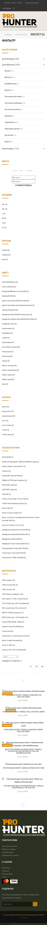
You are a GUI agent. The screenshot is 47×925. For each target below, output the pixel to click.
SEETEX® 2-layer (9, 485)
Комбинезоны (11, 84)
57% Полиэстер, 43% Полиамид (15, 603)
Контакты (6, 868)
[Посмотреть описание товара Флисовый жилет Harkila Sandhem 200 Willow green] (23, 691)
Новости (5, 871)
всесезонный (8, 416)
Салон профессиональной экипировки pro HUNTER (24, 915)
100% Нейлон (8, 580)
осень (5, 430)
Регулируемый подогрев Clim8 (15, 548)
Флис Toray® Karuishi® (12, 640)
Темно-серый (8, 375)
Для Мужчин (21, 35)
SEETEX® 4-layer (9, 490)
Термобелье (10, 122)
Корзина (8, 8)
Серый (6, 361)
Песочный (7, 356)
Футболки (9, 135)
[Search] (44, 16)
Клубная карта (7, 852)
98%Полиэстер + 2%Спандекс (15, 617)
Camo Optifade (9, 287)
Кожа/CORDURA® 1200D (13, 622)
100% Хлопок (8, 589)
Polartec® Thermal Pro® (12, 476)
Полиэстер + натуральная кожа (16, 636)
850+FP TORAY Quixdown (12, 613)
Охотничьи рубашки (13, 103)
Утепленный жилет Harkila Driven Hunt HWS (23, 768)
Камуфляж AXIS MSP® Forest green (17, 314)
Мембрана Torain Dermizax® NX (15, 544)
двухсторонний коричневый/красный (18, 305)
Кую (5, 259)
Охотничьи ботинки (13, 97)
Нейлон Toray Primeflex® (13, 627)
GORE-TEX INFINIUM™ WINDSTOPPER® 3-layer (20, 462)
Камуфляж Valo (9, 324)
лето (5, 421)
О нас (4, 877)
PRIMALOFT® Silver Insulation (14, 480)
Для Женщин (10, 59)
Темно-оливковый (10, 370)
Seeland (6, 255)
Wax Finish (7, 508)
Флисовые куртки (12, 129)
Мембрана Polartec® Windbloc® (16, 534)
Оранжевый (8, 342)
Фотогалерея (7, 874)
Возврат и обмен (9, 849)
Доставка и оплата (9, 846)
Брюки (7, 71)
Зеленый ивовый (10, 310)
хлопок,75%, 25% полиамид (14, 650)
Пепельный (7, 352)
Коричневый (8, 328)
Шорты (7, 142)
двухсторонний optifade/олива (15, 301)
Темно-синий (8, 379)
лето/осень (8, 425)
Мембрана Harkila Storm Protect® (16, 530)
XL (4, 227)
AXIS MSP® (7, 457)
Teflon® (6, 494)
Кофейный (7, 333)
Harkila (6, 250)
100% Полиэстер (10, 585)
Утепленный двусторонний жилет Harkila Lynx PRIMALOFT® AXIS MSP (24, 787)
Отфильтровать (23, 185)
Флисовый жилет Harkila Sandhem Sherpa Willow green (23, 730)
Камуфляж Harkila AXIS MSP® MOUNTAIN (19, 319)
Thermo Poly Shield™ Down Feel (15, 499)
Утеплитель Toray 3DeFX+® (14, 553)
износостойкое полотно (13, 525)
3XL (4, 209)
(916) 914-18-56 (32, 3)
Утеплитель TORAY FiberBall (14, 558)
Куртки (7, 90)
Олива (6, 338)
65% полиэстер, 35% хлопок (14, 608)
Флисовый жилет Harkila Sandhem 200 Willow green (23, 696)
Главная (8, 35)
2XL (4, 204)
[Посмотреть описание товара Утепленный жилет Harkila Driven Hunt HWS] (23, 764)
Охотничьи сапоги (12, 109)
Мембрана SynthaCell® (12, 539)
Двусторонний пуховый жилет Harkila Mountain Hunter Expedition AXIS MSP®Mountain (23, 751)
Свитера (8, 116)
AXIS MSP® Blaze (10, 282)
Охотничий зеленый (11, 347)
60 (42, 666)
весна (5, 407)
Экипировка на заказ (10, 855)
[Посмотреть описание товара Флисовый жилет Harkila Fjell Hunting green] (23, 708)
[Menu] (44, 15)
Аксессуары (10, 148)
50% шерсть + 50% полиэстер (15, 599)
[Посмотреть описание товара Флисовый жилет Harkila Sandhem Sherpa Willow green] (23, 724)
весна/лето (8, 411)
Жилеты (8, 77)
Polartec (6, 471)
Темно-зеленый (9, 365)
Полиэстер (7, 631)
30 (37, 666)
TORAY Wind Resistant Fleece (14, 503)
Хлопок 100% (8, 645)
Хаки (5, 384)
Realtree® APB (9, 296)
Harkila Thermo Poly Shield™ (13, 466)
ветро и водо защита (12, 513)
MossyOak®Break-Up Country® (15, 291)
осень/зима (8, 434)
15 (31, 666)
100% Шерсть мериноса (12, 594)
